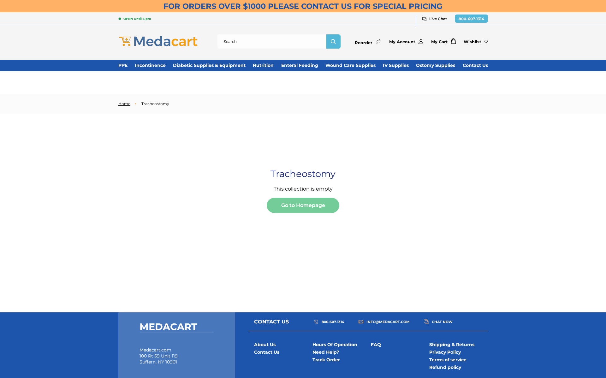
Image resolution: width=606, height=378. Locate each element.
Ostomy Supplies (435, 65)
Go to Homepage (303, 205)
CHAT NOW (442, 322)
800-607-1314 (471, 18)
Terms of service (447, 360)
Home (124, 103)
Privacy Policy (445, 352)
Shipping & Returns (451, 344)
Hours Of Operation (334, 344)
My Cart (439, 41)
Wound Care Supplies (350, 65)
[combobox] (271, 41)
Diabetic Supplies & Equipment (209, 65)
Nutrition (263, 65)
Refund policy (445, 367)
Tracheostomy (155, 103)
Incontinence (150, 65)
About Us (265, 344)
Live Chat (438, 18)
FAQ (376, 344)
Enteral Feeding (299, 65)
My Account (402, 41)
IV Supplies (396, 65)
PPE (123, 65)
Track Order (326, 360)
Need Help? (325, 352)
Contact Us (475, 65)
